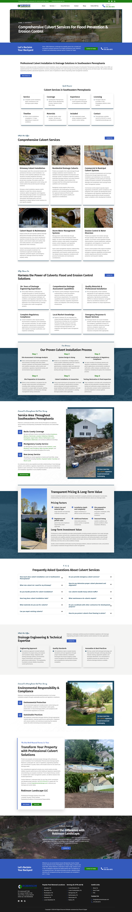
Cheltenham (44, 436)
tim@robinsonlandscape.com (39, 783)
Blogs (84, 6)
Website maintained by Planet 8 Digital (76, 909)
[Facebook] (111, 1)
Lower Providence (34, 448)
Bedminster (35, 439)
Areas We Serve (65, 6)
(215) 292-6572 (44, 781)
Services (52, 6)
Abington (50, 448)
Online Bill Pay (94, 6)
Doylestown (54, 434)
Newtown (26, 436)
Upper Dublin (34, 438)
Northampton (47, 438)
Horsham (49, 446)
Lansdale (38, 436)
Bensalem (51, 436)
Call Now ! (108, 5)
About (43, 6)
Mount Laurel (27, 460)
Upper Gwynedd (43, 448)
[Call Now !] (104, 6)
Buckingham (27, 438)
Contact (76, 6)
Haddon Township (52, 459)
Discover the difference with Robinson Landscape (58, 837)
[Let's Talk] (102, 48)
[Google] (114, 1)
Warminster (32, 436)
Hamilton (38, 459)
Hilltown (40, 438)
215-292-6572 (110, 7)
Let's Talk (106, 47)
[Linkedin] (109, 1)
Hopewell (44, 459)
